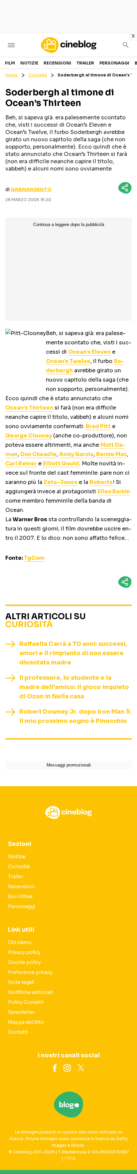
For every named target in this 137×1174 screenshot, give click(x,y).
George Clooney (28, 435)
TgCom (34, 557)
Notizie (29, 62)
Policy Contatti (26, 1002)
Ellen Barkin (113, 491)
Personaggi (114, 62)
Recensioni (57, 62)
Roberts (101, 482)
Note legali (21, 982)
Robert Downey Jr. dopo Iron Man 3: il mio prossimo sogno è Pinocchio (75, 716)
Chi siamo (20, 942)
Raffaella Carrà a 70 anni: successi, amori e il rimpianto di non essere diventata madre (73, 653)
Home (11, 74)
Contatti (18, 1032)
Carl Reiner (21, 463)
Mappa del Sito (26, 1022)
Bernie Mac (111, 454)
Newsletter (21, 1012)
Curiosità (37, 74)
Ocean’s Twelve (68, 361)
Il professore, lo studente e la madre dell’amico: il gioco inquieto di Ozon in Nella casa (74, 687)
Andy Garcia (76, 454)
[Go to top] (124, 1152)
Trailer (85, 62)
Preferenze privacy (30, 972)
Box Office (20, 896)
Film (10, 62)
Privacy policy (24, 952)
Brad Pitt (98, 426)
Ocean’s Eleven (89, 351)
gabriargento (31, 189)
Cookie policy (24, 962)
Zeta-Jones (60, 482)
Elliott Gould (61, 463)
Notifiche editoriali (30, 992)
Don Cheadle (38, 454)
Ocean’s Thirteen (29, 407)
